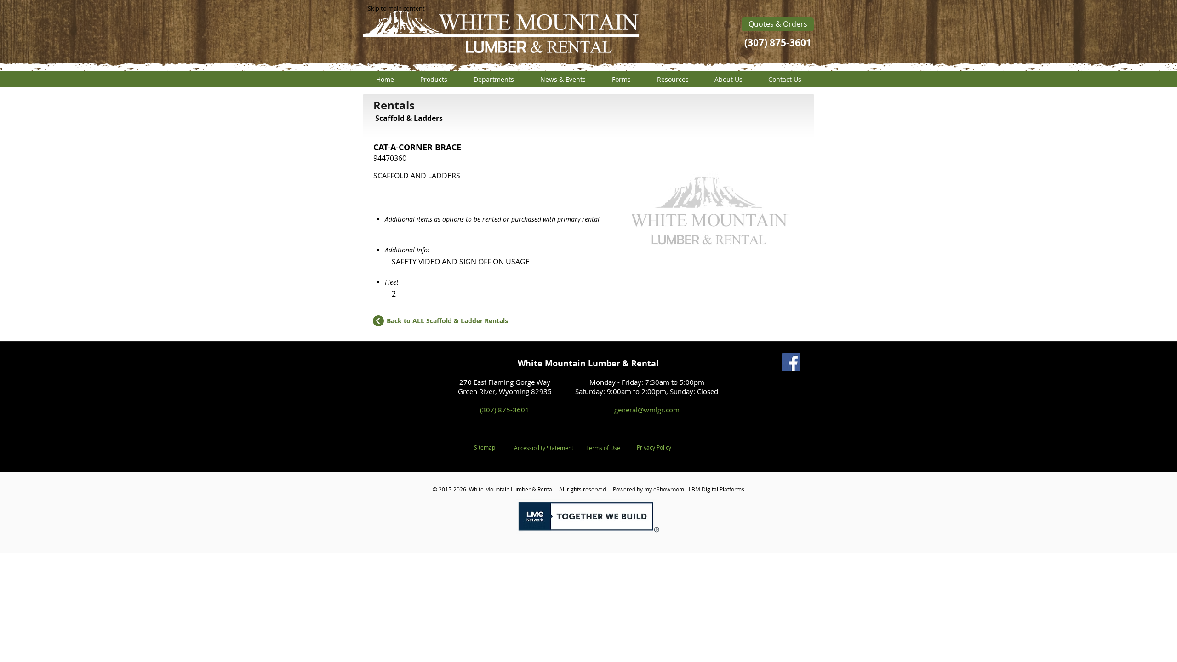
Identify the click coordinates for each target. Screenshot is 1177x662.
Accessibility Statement (543, 447)
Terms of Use (603, 447)
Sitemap (484, 447)
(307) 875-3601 (504, 409)
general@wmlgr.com (647, 409)
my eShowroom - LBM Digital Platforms (694, 489)
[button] (433, 79)
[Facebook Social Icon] (791, 362)
